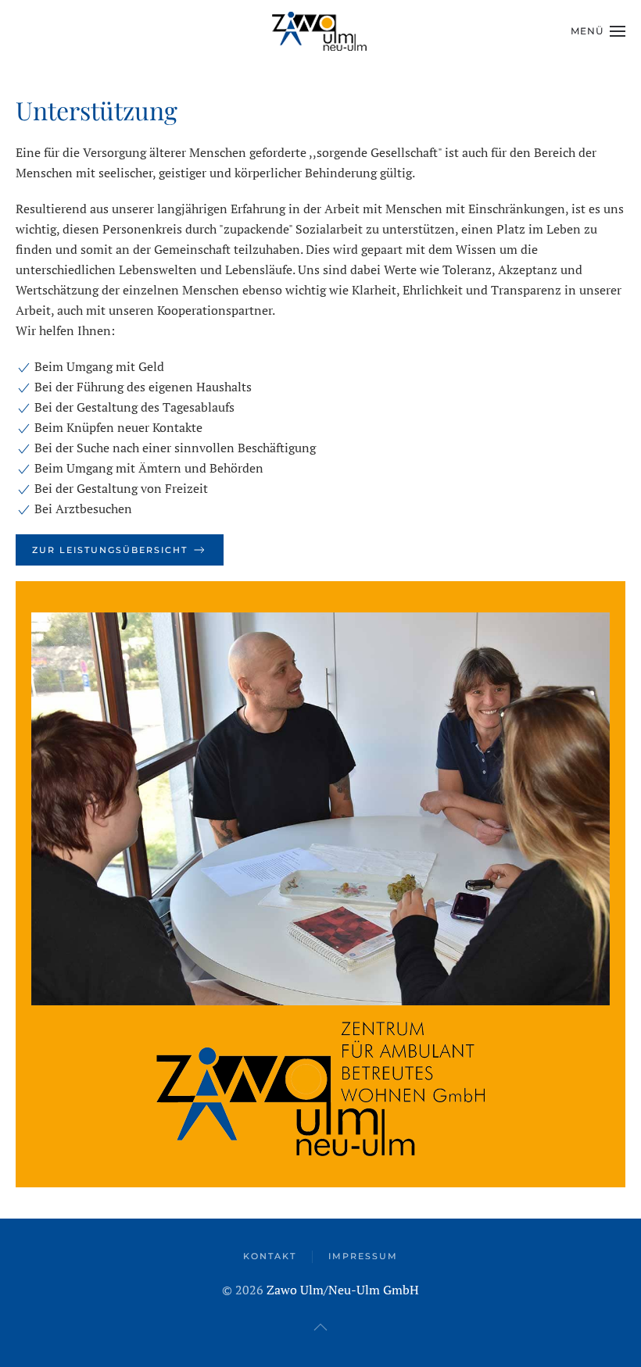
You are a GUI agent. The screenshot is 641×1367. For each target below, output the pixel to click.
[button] (598, 31)
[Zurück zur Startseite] (320, 31)
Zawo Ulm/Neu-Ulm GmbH (343, 1289)
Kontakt (269, 1256)
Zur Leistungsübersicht (110, 549)
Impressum (363, 1256)
